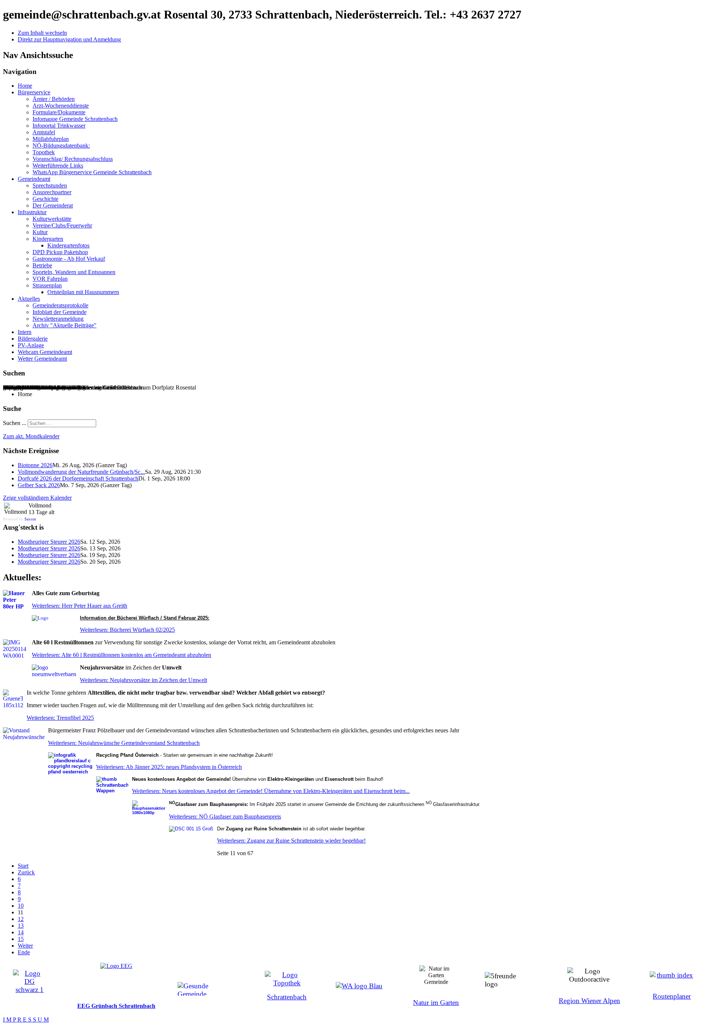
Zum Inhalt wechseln (42, 33)
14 (21, 932)
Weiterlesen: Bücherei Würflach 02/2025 (127, 630)
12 (21, 919)
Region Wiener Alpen (589, 1001)
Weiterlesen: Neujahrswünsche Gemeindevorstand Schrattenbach (124, 743)
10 (21, 906)
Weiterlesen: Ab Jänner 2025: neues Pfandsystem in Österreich (169, 767)
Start (23, 866)
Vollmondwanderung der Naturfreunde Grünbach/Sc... (81, 472)
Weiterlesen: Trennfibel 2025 (60, 718)
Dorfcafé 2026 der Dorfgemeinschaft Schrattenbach (78, 478)
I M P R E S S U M (26, 1019)
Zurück (26, 872)
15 (21, 939)
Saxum (30, 519)
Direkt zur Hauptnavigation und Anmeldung (69, 39)
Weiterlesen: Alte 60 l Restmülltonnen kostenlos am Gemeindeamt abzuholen (121, 655)
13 (21, 925)
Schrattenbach (287, 997)
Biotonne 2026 (35, 465)
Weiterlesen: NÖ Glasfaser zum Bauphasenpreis (225, 816)
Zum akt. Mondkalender (31, 436)
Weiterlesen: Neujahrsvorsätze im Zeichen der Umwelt (143, 680)
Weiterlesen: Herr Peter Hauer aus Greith (79, 606)
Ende (24, 952)
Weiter (25, 945)
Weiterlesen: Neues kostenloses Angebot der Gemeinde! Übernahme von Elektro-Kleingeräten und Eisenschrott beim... (271, 791)
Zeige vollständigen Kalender (37, 498)
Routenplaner (672, 996)
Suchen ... (14, 423)
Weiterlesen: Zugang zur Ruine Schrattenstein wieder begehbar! (291, 840)
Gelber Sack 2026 (39, 485)
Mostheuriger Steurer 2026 (49, 542)
